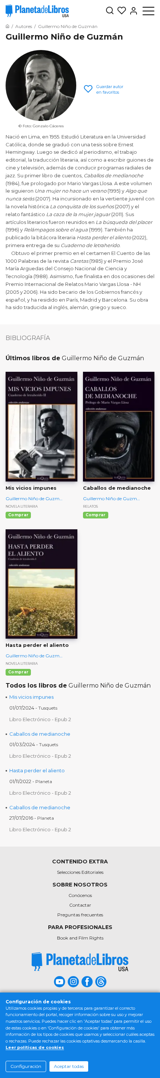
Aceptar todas (69, 1066)
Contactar (80, 905)
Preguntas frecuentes (80, 914)
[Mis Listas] (120, 10)
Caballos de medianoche (39, 734)
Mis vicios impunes (31, 697)
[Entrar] (132, 10)
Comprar (18, 514)
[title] (80, 961)
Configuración (25, 1066)
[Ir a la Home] (7, 26)
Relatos (90, 506)
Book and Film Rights (80, 938)
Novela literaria (22, 506)
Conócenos (80, 895)
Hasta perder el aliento (37, 770)
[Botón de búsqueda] (109, 11)
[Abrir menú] (148, 11)
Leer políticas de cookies (35, 1047)
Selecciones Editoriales (80, 872)
